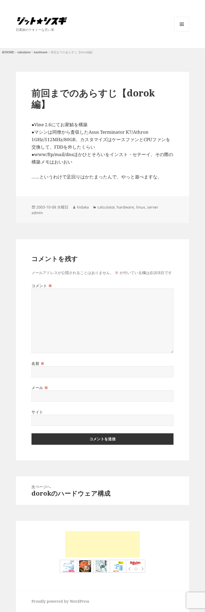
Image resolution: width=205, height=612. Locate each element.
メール (39, 387)
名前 (37, 363)
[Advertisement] (102, 544)
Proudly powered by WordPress (60, 601)
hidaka (83, 207)
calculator (24, 52)
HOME (9, 52)
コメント (41, 285)
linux (140, 207)
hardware (41, 52)
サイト (37, 411)
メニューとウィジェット (181, 31)
